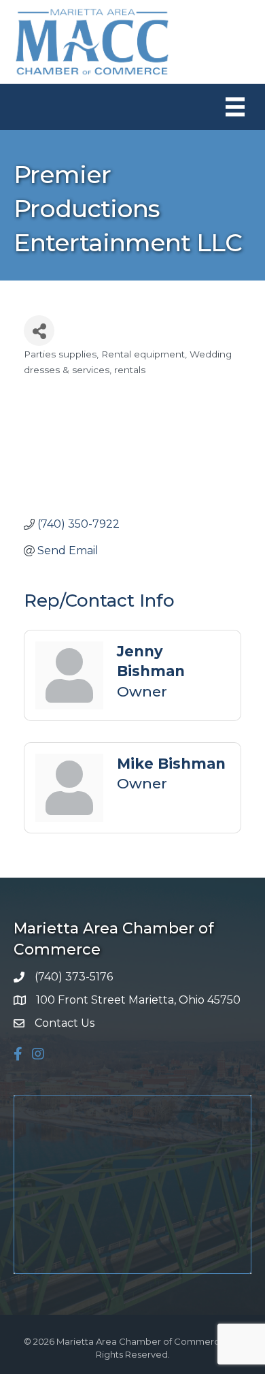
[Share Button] (39, 330)
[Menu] (235, 107)
